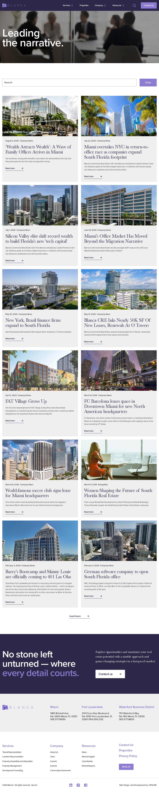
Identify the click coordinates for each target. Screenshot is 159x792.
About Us (54, 752)
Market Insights (88, 756)
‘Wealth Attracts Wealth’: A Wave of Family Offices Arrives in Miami (38, 149)
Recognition (103, 484)
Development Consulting (12, 770)
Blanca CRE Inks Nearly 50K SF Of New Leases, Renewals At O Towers (117, 322)
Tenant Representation (11, 752)
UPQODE (153, 785)
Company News (26, 140)
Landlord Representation (12, 756)
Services (66, 5)
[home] (14, 5)
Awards (53, 765)
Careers (53, 761)
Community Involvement (60, 770)
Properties (84, 5)
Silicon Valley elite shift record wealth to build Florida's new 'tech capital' (39, 238)
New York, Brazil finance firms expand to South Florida (33, 322)
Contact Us (149, 5)
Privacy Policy (128, 756)
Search (34, 785)
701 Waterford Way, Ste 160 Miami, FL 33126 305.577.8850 (132, 716)
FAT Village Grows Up (26, 401)
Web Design (124, 785)
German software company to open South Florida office (116, 574)
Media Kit (126, 766)
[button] (68, 5)
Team (52, 756)
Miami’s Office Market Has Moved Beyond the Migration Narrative (115, 238)
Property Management (11, 765)
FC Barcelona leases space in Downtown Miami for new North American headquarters (114, 406)
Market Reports (88, 765)
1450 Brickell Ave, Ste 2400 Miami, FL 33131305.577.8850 (63, 716)
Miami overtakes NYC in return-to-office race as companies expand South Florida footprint (116, 152)
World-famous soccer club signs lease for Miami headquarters (37, 493)
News (84, 752)
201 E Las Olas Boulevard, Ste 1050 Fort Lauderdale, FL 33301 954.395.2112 (97, 716)
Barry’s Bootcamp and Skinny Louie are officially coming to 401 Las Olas (38, 574)
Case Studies (87, 761)
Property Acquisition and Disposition (17, 761)
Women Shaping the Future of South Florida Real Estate (118, 493)
